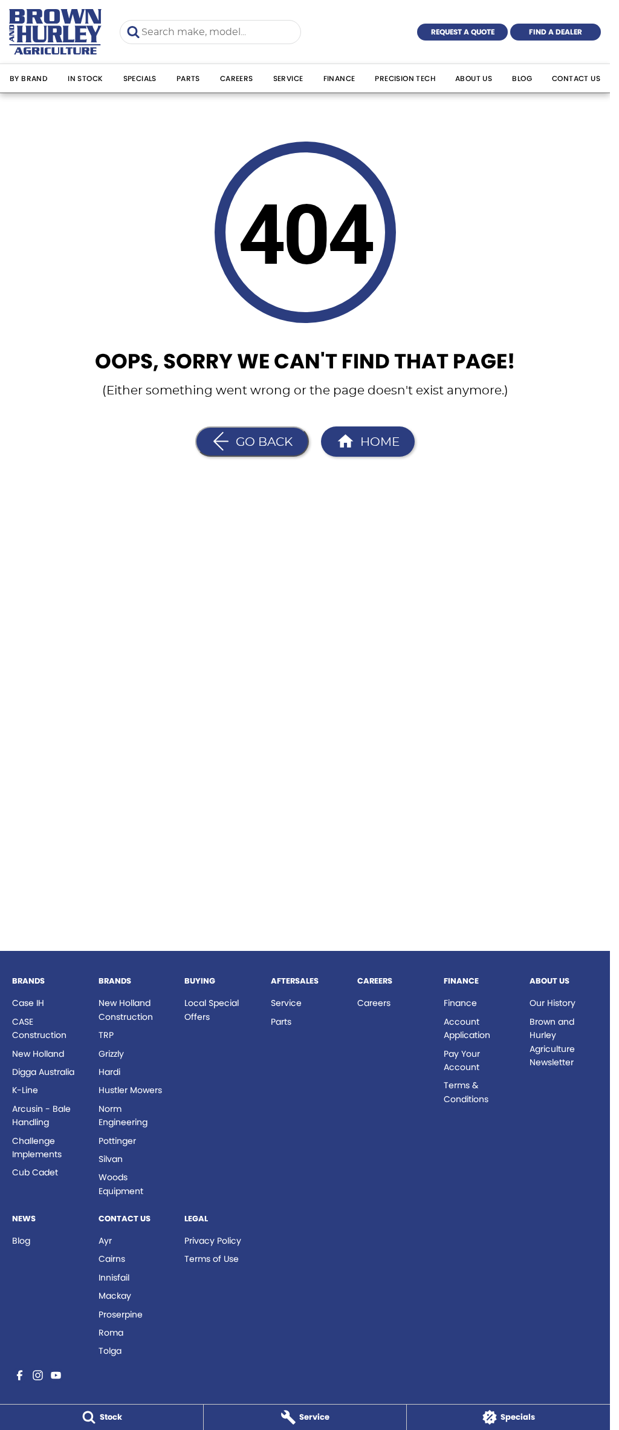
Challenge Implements (37, 1147)
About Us (473, 78)
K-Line (25, 1090)
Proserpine (121, 1314)
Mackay (115, 1296)
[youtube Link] (55, 1375)
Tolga (110, 1351)
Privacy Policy (212, 1241)
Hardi (109, 1072)
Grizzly (111, 1054)
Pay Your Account (462, 1060)
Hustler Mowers (130, 1090)
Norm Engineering (123, 1115)
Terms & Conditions (466, 1092)
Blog (522, 78)
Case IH (28, 1003)
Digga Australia (43, 1072)
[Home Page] (55, 31)
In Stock (85, 78)
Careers (236, 78)
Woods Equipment (121, 1184)
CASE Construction (39, 1028)
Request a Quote (462, 32)
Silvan (111, 1159)
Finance (339, 78)
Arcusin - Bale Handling (41, 1115)
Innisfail (114, 1278)
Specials (140, 78)
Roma (111, 1333)
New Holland (38, 1054)
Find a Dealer (555, 32)
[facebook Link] (19, 1375)
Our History (552, 1003)
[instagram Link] (37, 1375)
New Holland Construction (126, 1009)
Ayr (105, 1241)
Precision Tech (405, 78)
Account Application (467, 1028)
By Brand (29, 78)
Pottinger (117, 1141)
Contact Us (576, 78)
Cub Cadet (35, 1172)
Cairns (112, 1259)
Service (288, 78)
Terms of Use (211, 1259)
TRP (106, 1035)
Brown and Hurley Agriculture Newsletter (552, 1042)
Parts (188, 78)
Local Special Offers (211, 1009)
